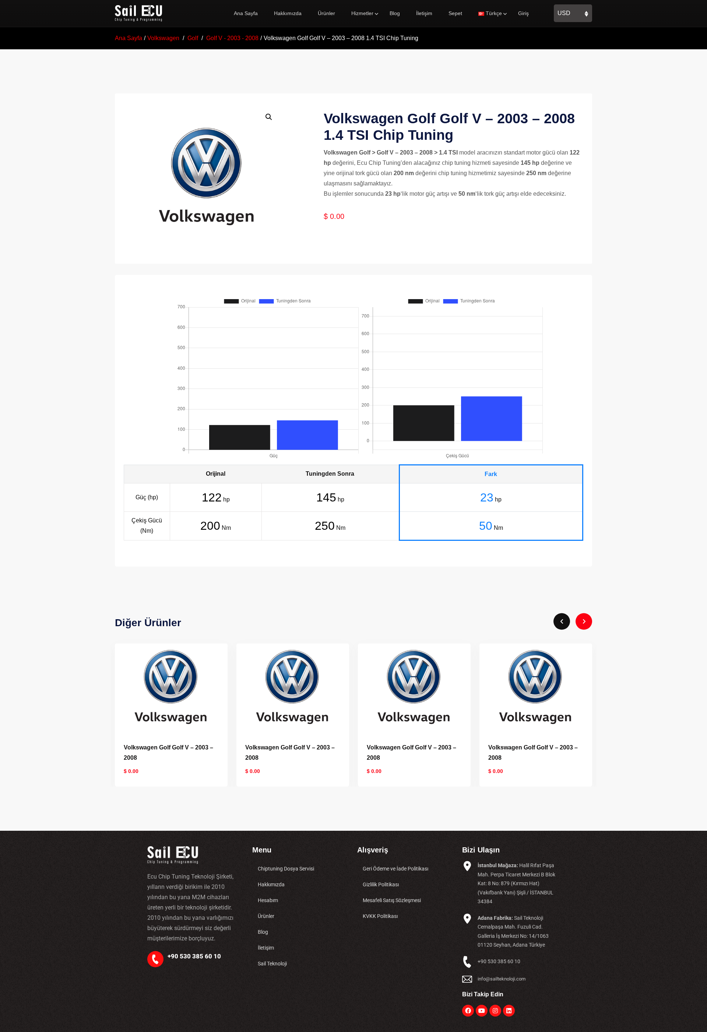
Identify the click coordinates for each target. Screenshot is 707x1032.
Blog (395, 13)
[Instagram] (495, 1011)
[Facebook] (468, 1011)
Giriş (523, 13)
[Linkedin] (509, 1011)
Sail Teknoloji (272, 964)
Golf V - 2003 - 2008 (232, 38)
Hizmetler (362, 13)
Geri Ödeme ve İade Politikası (395, 869)
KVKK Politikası (380, 916)
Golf (192, 38)
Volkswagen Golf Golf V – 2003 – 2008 (168, 752)
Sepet (455, 13)
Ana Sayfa (246, 13)
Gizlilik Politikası (381, 884)
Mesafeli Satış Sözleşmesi (392, 900)
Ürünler (326, 13)
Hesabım (268, 900)
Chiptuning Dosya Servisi (286, 869)
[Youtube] (482, 1011)
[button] (268, 117)
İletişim (424, 13)
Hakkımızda (288, 13)
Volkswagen (163, 38)
